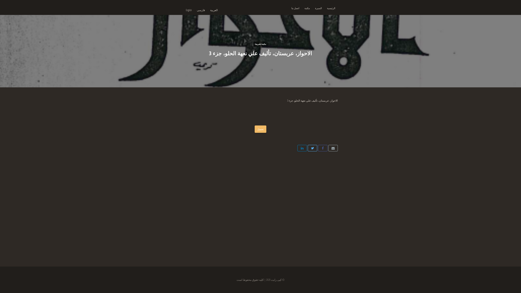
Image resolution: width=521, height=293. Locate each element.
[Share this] (323, 148)
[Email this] (333, 148)
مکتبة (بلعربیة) (260, 44)
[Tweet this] (312, 148)
